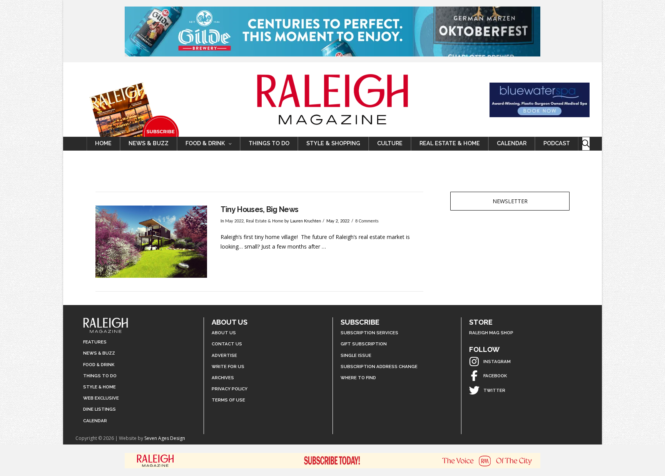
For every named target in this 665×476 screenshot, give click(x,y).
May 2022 (234, 221)
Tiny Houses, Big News (260, 209)
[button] (586, 144)
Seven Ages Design (164, 438)
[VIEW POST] (151, 242)
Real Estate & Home (264, 221)
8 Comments (367, 221)
